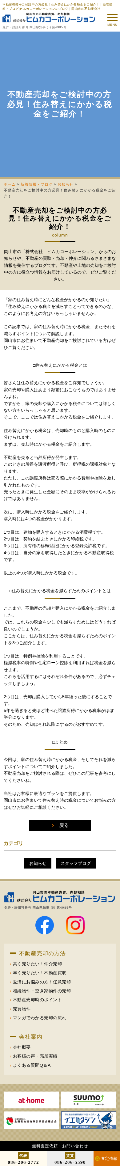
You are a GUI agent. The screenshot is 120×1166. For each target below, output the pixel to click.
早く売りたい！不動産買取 (39, 972)
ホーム (10, 184)
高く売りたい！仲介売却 (37, 963)
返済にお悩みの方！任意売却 (42, 981)
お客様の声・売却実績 (35, 1056)
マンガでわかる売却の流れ (39, 1017)
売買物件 (22, 1008)
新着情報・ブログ (37, 184)
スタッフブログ (76, 863)
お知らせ (66, 184)
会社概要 (22, 1047)
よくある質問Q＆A (32, 1065)
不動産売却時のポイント (37, 999)
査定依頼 (109, 1158)
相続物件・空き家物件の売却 (42, 990)
